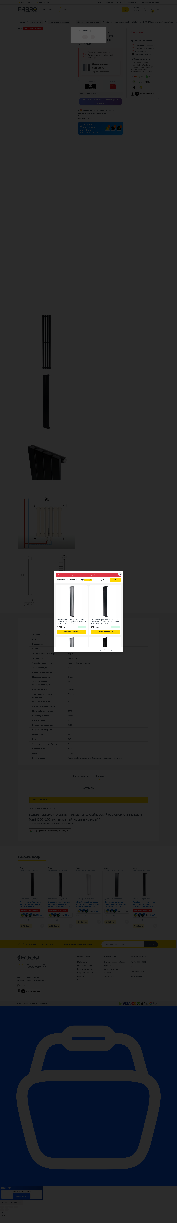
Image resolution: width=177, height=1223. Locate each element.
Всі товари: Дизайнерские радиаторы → (106, 650)
